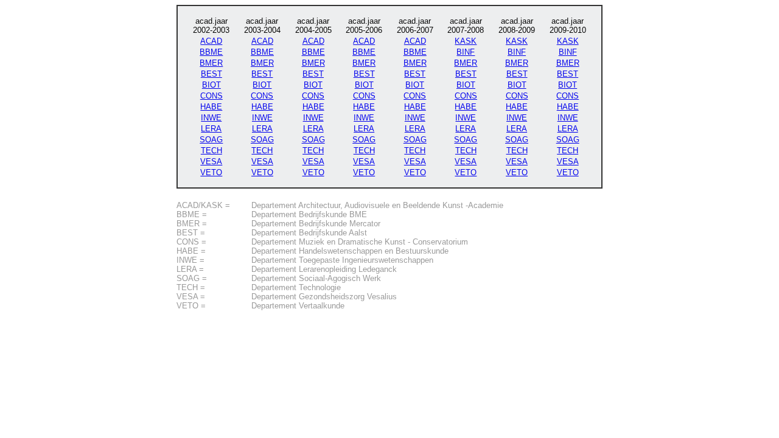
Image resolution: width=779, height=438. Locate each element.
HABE (211, 106)
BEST (211, 73)
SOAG (211, 139)
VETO (211, 172)
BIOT (211, 84)
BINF (465, 52)
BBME (211, 52)
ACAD (211, 41)
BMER (211, 63)
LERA (211, 128)
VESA (211, 161)
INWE (211, 117)
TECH (211, 150)
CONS (211, 95)
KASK (466, 41)
